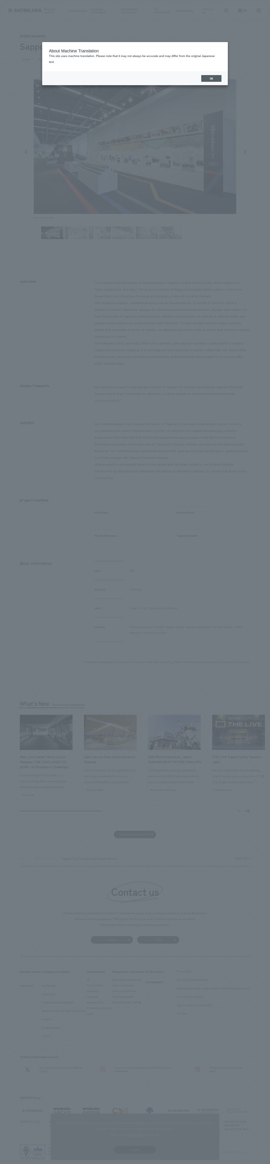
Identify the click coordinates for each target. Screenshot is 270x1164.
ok (211, 78)
